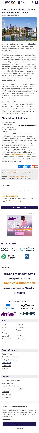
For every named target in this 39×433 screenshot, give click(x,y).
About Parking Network (10, 357)
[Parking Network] (10, 2)
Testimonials (6, 365)
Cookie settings (19, 428)
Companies (6, 336)
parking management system (20, 274)
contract (6, 288)
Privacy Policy (7, 394)
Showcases (20, 324)
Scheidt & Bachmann (17, 154)
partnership (19, 293)
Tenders (5, 333)
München (30, 288)
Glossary (5, 368)
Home (4, 324)
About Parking (7, 354)
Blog (17, 333)
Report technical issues (10, 386)
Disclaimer (5, 391)
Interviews (20, 327)
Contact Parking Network (11, 380)
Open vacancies (8, 383)
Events (4, 342)
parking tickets (15, 279)
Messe (26, 278)
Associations (6, 339)
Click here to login (15, 201)
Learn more (6, 419)
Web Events (20, 339)
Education (19, 330)
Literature (19, 336)
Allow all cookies (19, 424)
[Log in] (36, 2)
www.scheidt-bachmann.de (18, 176)
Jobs (3, 330)
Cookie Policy (7, 397)
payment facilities (17, 288)
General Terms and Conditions (13, 389)
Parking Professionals (9, 360)
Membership (6, 362)
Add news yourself (19, 207)
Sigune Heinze (13, 171)
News (4, 327)
